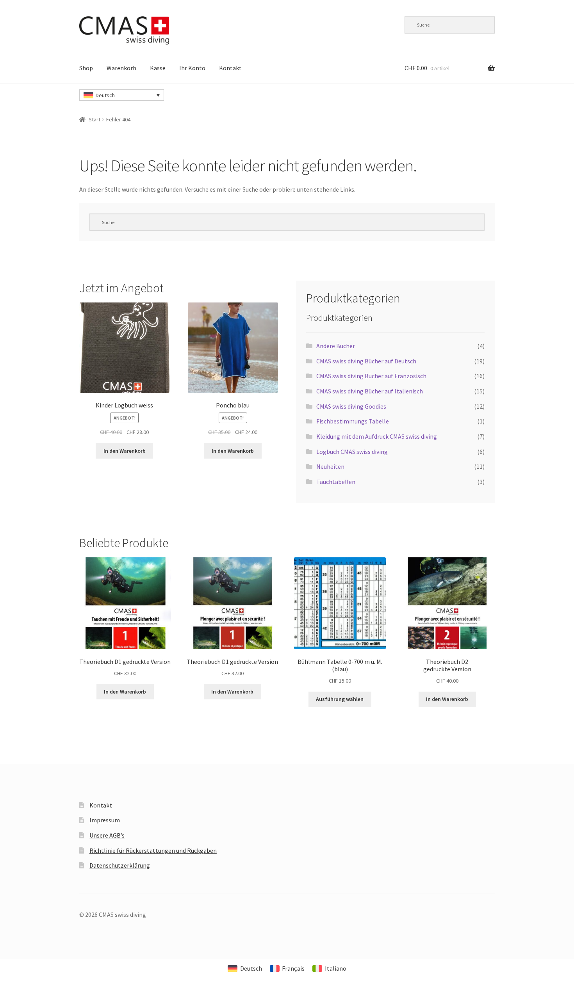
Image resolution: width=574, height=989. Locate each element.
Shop (86, 68)
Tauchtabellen (335, 482)
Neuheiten (330, 466)
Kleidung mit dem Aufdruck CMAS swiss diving (376, 436)
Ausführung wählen (340, 699)
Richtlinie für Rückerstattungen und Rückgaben (153, 850)
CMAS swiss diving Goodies (351, 406)
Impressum (104, 820)
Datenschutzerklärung (119, 865)
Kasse (158, 68)
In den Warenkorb (124, 450)
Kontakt (230, 68)
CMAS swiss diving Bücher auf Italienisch (369, 391)
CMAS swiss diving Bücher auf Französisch (371, 376)
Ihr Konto (192, 68)
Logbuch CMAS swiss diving (352, 451)
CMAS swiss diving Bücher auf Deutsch (366, 361)
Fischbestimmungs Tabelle (352, 421)
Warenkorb (121, 68)
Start (94, 119)
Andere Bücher (335, 346)
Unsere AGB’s (107, 835)
